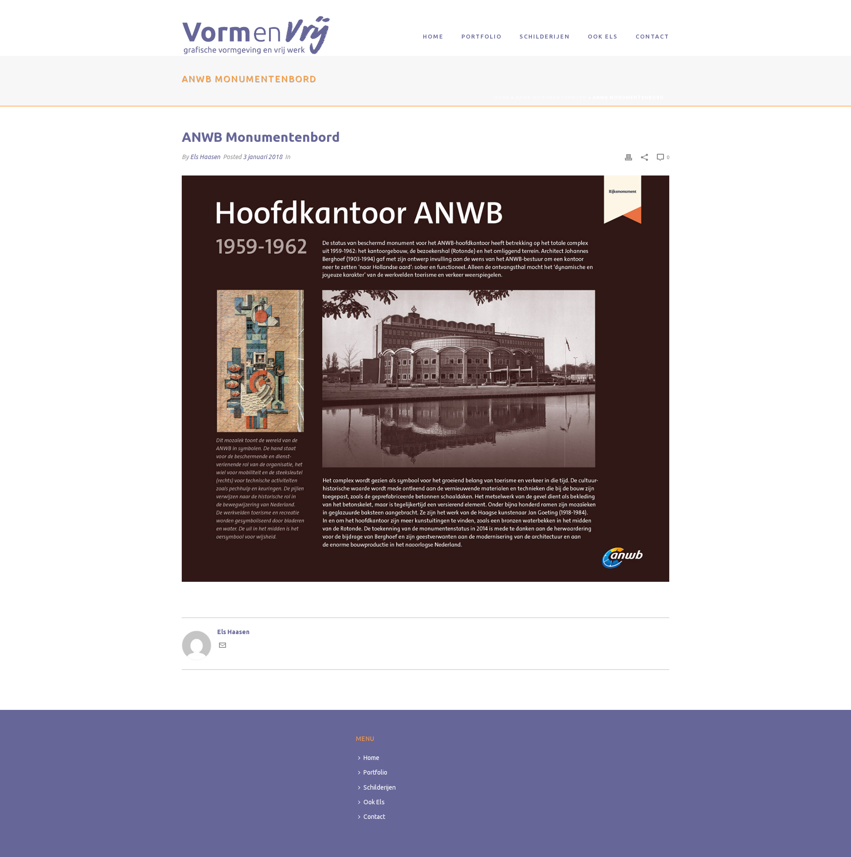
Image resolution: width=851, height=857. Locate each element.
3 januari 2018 (262, 156)
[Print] (628, 157)
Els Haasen (205, 156)
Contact (652, 36)
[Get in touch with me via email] (222, 646)
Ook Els (603, 36)
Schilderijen (544, 36)
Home (433, 36)
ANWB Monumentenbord (551, 97)
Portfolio (481, 36)
